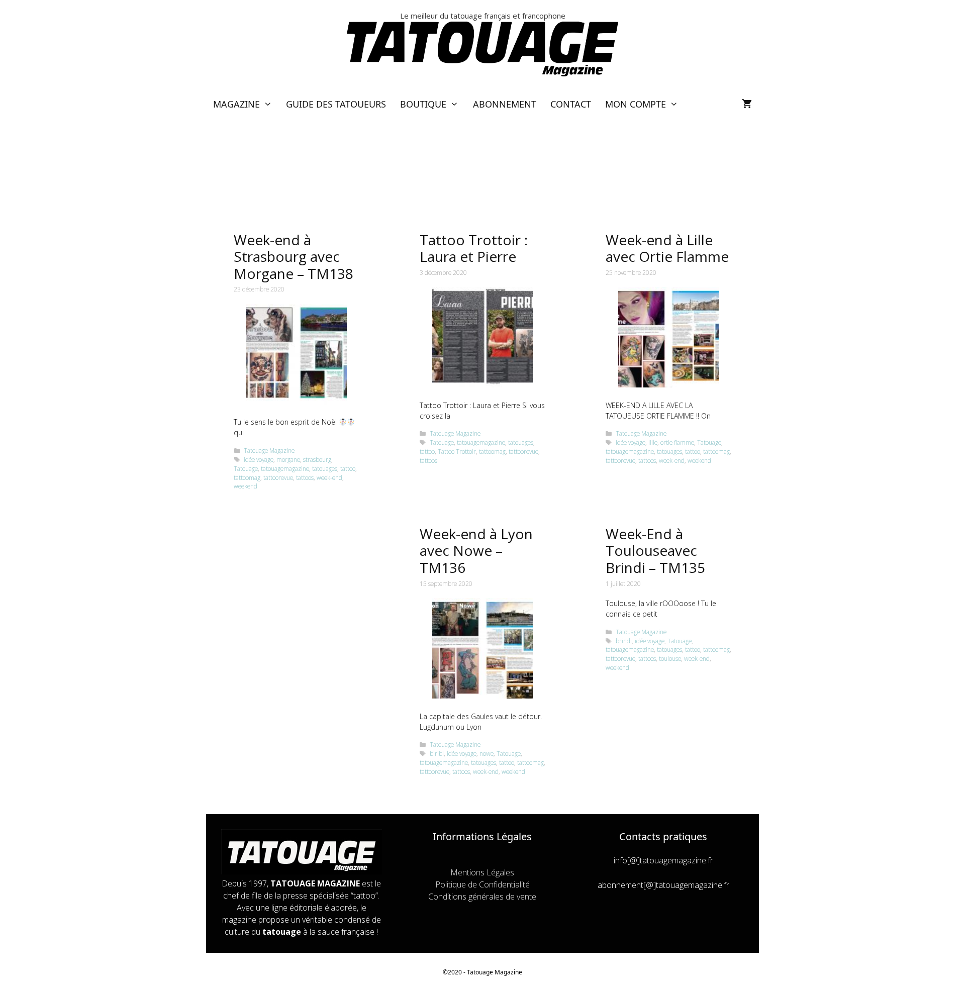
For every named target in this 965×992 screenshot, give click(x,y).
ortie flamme (677, 442)
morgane (288, 459)
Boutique (423, 104)
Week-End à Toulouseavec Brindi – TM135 (655, 550)
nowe (486, 753)
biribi (437, 753)
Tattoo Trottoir (457, 451)
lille (652, 442)
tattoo (347, 468)
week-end (329, 477)
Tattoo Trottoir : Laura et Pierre (474, 248)
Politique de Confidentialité (482, 884)
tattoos (305, 477)
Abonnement (504, 104)
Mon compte (635, 104)
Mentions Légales (482, 872)
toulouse (670, 658)
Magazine (236, 104)
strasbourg (317, 459)
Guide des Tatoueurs (336, 104)
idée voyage (258, 459)
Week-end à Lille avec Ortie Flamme (667, 248)
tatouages (324, 468)
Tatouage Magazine (269, 450)
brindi (624, 641)
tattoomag (247, 477)
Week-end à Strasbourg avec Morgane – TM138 (293, 256)
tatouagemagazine (285, 468)
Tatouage (246, 468)
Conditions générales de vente (482, 896)
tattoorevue (278, 477)
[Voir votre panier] (747, 104)
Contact (570, 104)
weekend (245, 486)
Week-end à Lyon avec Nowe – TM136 (476, 550)
